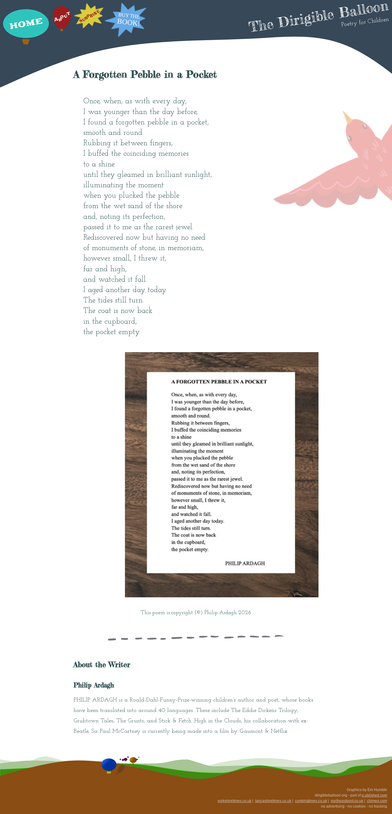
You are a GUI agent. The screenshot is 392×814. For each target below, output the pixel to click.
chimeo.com (377, 801)
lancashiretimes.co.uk (273, 801)
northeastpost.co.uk (347, 801)
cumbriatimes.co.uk (311, 801)
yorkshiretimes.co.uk (234, 801)
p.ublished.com (374, 795)
